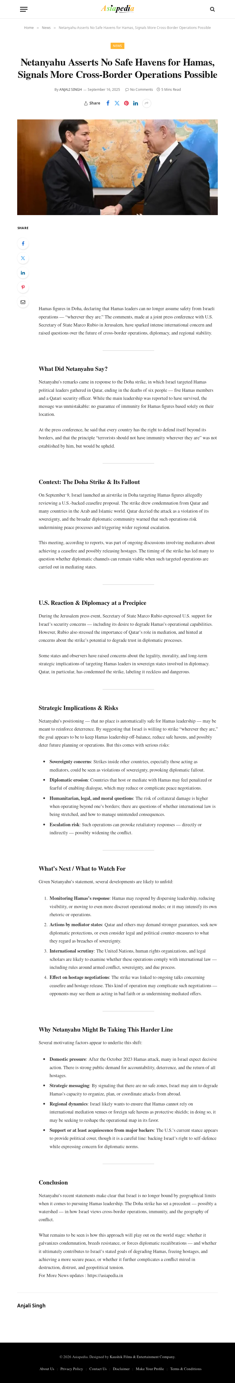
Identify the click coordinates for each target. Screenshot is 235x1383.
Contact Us (98, 1368)
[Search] (212, 9)
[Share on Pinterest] (126, 103)
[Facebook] (23, 243)
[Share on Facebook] (108, 103)
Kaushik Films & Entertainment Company (142, 1356)
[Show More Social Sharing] (146, 103)
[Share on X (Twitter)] (117, 103)
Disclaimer (121, 1368)
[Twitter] (23, 258)
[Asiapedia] (117, 9)
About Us (47, 1368)
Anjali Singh (70, 89)
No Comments (141, 89)
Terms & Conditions (185, 1368)
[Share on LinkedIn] (135, 103)
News (117, 46)
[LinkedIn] (23, 272)
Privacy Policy (71, 1368)
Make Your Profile (150, 1368)
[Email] (23, 302)
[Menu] (24, 9)
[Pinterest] (23, 287)
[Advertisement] (128, 264)
